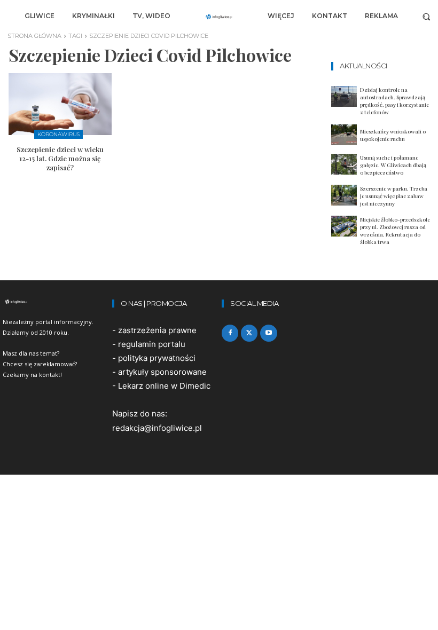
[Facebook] (230, 333)
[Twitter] (249, 333)
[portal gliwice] (55, 301)
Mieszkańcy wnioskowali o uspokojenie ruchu (393, 135)
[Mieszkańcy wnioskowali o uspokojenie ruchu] (344, 134)
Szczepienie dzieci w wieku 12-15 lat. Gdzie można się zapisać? (60, 158)
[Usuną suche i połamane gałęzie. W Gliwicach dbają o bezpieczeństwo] (344, 164)
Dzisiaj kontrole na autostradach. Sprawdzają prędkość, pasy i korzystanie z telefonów (394, 101)
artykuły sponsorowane (162, 372)
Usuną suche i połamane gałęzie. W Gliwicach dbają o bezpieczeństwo (393, 165)
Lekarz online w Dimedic (164, 386)
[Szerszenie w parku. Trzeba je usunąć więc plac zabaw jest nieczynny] (344, 195)
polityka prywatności (156, 358)
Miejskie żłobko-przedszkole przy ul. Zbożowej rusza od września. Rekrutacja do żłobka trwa (395, 231)
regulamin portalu (151, 344)
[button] (426, 16)
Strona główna (34, 36)
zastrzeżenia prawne (157, 330)
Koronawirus (58, 134)
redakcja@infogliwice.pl (157, 428)
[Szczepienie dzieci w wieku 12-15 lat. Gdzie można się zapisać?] (60, 104)
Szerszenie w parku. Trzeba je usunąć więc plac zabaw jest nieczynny (393, 196)
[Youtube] (268, 333)
